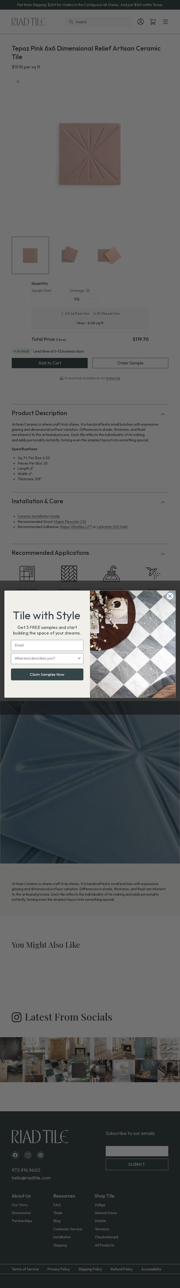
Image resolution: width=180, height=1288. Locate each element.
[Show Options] (79, 658)
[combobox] (46, 658)
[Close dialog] (170, 596)
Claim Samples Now (47, 674)
